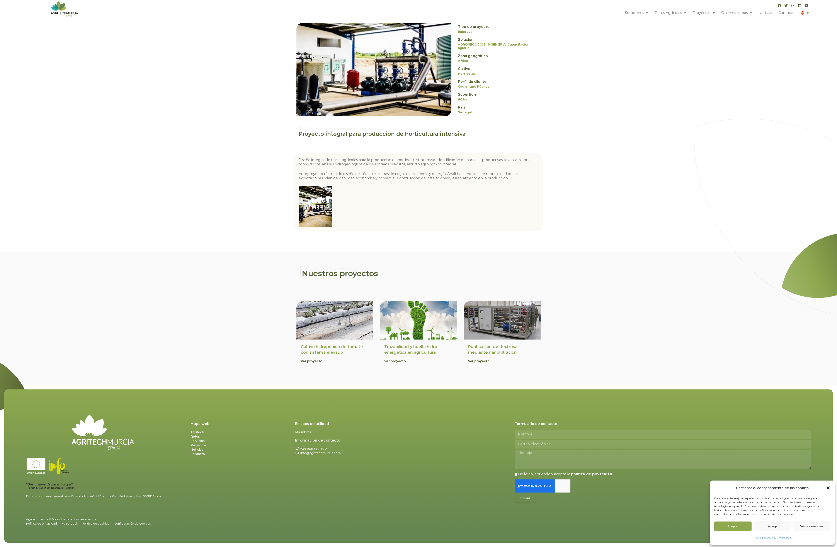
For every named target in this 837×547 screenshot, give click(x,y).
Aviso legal (784, 537)
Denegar (772, 526)
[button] (828, 488)
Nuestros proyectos (340, 273)
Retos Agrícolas (668, 13)
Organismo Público (474, 86)
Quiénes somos (734, 13)
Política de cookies (765, 537)
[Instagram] (793, 5)
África (463, 61)
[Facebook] (779, 5)
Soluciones (634, 13)
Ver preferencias (811, 526)
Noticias (765, 13)
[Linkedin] (799, 5)
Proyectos (701, 13)
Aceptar (732, 526)
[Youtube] (806, 5)
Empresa (465, 32)
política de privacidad (591, 474)
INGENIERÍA (496, 44)
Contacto (786, 13)
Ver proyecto (311, 361)
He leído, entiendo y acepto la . (565, 474)
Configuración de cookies (132, 523)
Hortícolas (466, 74)
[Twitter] (786, 5)
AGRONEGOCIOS (472, 44)
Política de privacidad (41, 523)
